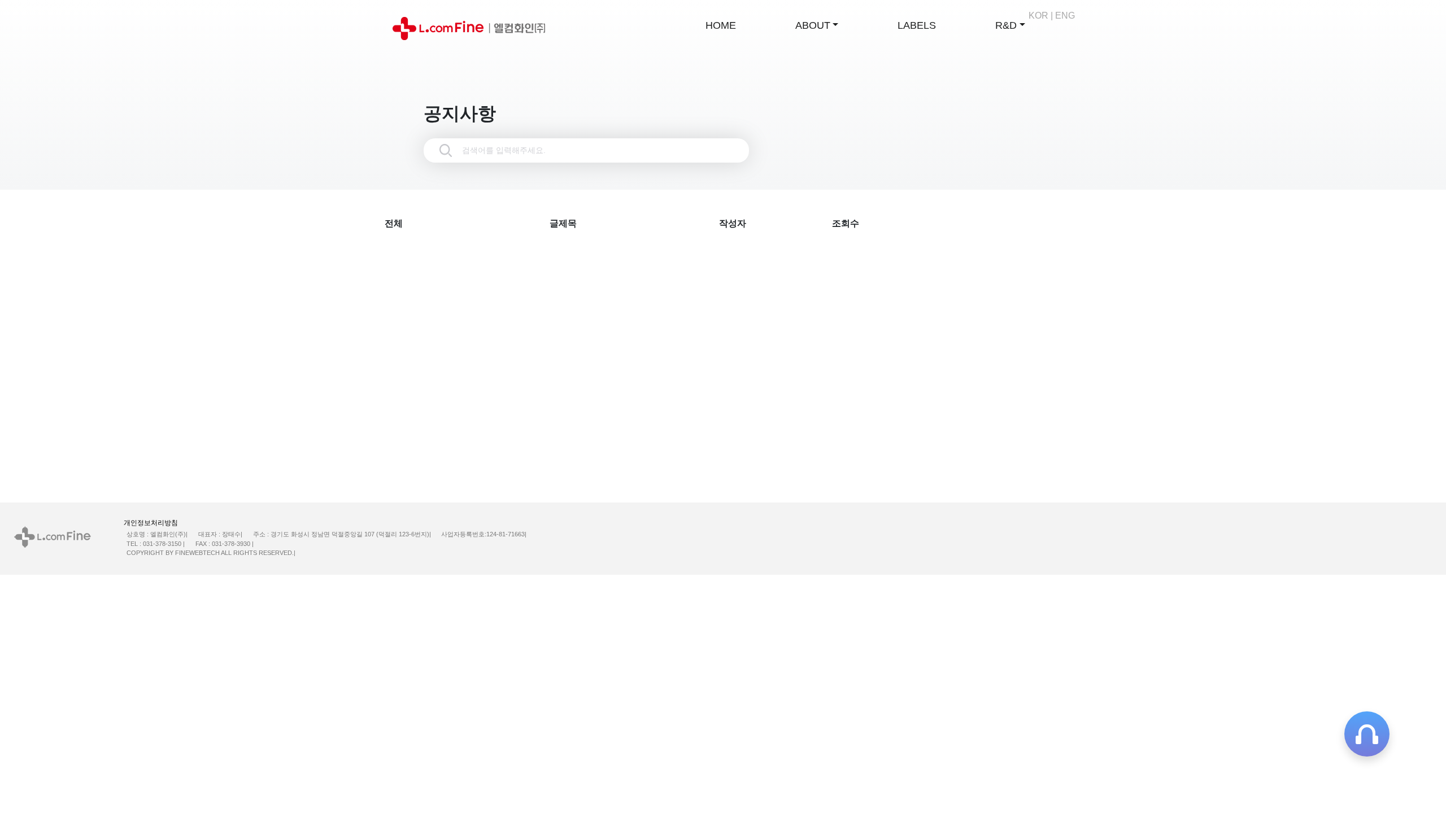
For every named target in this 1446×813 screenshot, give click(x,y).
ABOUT (811, 25)
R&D (1004, 25)
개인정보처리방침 (151, 523)
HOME (719, 25)
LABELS (915, 25)
